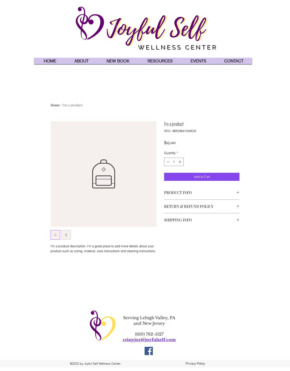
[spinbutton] (173, 162)
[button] (81, 61)
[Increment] (180, 162)
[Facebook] (149, 351)
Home (55, 105)
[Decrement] (167, 162)
